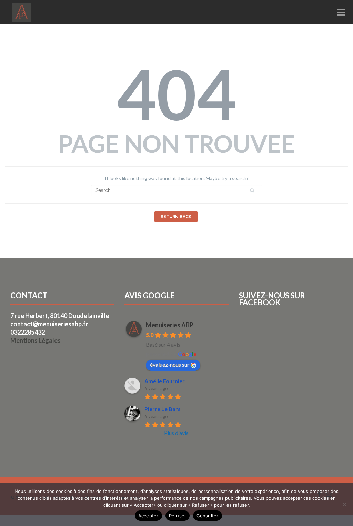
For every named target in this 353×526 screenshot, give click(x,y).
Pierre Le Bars (162, 409)
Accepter (148, 515)
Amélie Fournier (164, 381)
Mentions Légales (35, 340)
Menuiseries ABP (169, 325)
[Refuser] (344, 504)
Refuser (177, 515)
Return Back (176, 216)
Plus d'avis (176, 432)
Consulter (207, 515)
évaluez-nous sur (169, 364)
